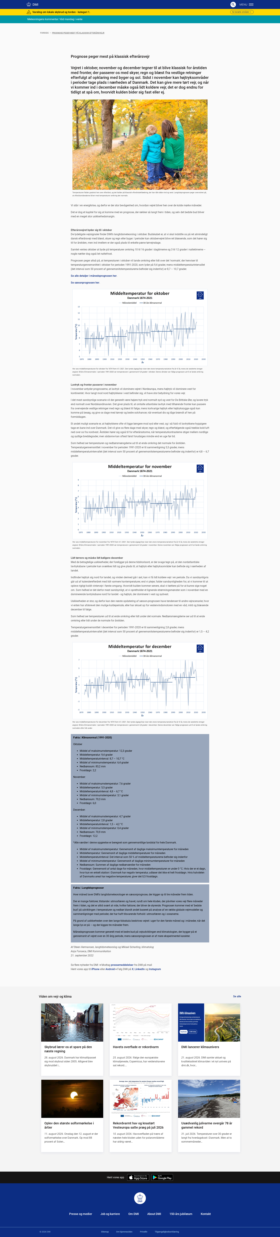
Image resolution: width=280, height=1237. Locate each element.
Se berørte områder (240, 12)
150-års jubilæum (180, 1214)
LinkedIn (140, 969)
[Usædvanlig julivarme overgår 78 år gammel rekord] (209, 1099)
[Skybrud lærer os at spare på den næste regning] (72, 1022)
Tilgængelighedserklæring (167, 1232)
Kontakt (206, 1214)
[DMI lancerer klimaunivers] (209, 1022)
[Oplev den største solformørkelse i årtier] (72, 1099)
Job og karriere (110, 1214)
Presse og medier (80, 1214)
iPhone (95, 969)
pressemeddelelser (122, 964)
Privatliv (143, 1232)
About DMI (154, 1214)
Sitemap (105, 1232)
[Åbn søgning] (233, 4)
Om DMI (133, 1214)
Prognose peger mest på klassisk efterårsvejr (78, 33)
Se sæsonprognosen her (85, 282)
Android (110, 969)
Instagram (155, 969)
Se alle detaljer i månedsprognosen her (94, 275)
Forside (44, 33)
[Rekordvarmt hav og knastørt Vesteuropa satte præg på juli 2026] (141, 1099)
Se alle (237, 996)
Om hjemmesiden (124, 1232)
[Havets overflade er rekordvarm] (141, 1022)
